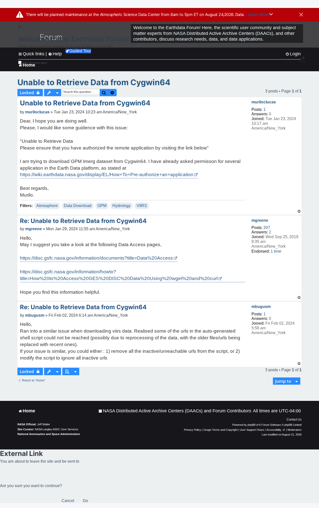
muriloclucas (263, 102)
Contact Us (294, 419)
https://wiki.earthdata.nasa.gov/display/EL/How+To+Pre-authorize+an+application (106, 174)
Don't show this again (34, 62)
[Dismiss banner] (301, 14)
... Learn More (256, 14)
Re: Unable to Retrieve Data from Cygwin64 (83, 220)
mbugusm (261, 306)
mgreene (259, 220)
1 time (276, 251)
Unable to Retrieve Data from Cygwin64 (93, 82)
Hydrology (121, 206)
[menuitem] (174, 411)
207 (266, 227)
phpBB (251, 424)
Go (85, 501)
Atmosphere (47, 206)
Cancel (68, 501)
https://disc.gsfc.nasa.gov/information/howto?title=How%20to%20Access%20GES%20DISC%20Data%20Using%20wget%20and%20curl (119, 275)
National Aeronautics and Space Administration (48, 434)
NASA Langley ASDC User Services (56, 429)
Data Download (77, 206)
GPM (101, 206)
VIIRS (142, 206)
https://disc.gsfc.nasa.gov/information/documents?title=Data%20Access (96, 258)
